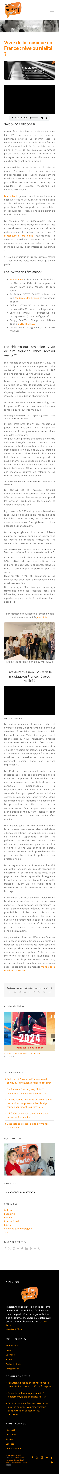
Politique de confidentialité (16, 1462)
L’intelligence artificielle (18, 235)
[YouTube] (18, 1248)
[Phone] (39, 1248)
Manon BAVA (16, 279)
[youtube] (47, 1457)
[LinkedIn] (26, 1248)
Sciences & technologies (18, 1228)
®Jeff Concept (20, 1458)
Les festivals (11, 195)
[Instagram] (14, 1248)
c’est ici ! (42, 617)
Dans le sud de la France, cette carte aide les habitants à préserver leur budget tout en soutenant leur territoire (29, 1103)
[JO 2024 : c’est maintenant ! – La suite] (29, 1031)
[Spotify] (31, 1248)
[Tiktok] (22, 1248)
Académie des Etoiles (27, 297)
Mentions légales (12, 1460)
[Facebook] (5, 1248)
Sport (7, 1232)
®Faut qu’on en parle (13, 1455)
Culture (8, 1210)
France (8, 1217)
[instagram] (42, 1457)
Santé (7, 1224)
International (11, 1221)
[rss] (52, 1462)
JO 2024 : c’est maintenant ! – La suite (22, 1053)
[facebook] (32, 1457)
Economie (9, 1213)
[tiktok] (52, 1457)
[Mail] (35, 1248)
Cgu (21, 1460)
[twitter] (37, 1457)
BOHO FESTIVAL (26, 323)
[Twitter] (9, 1248)
